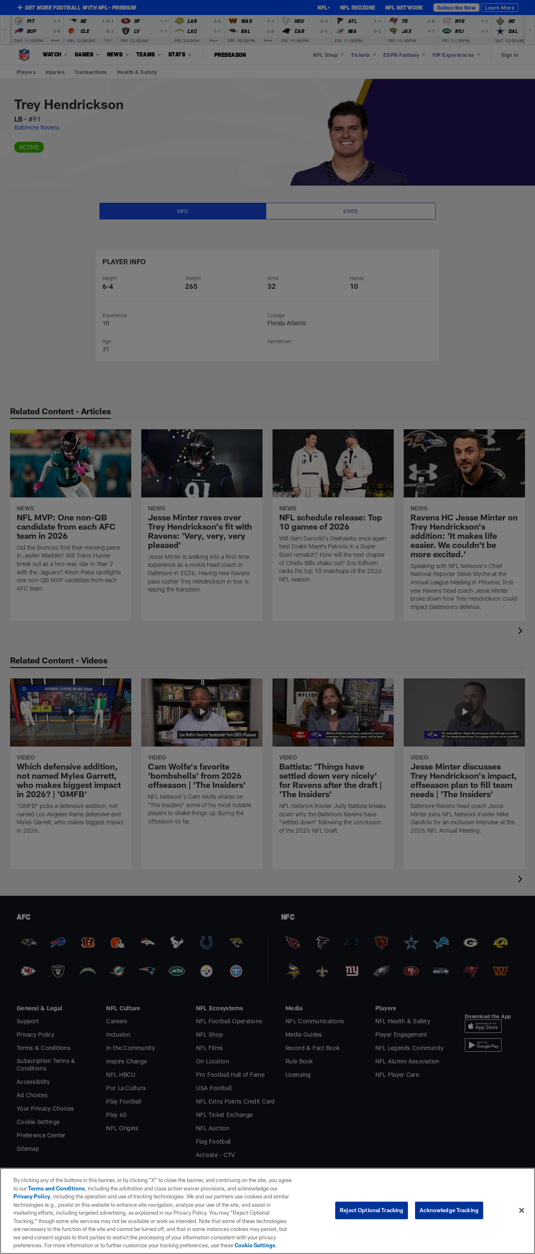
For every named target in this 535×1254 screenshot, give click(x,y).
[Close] (521, 1210)
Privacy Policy (31, 1196)
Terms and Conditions (56, 1188)
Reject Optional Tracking (371, 1210)
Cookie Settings (254, 1245)
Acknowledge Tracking (449, 1210)
